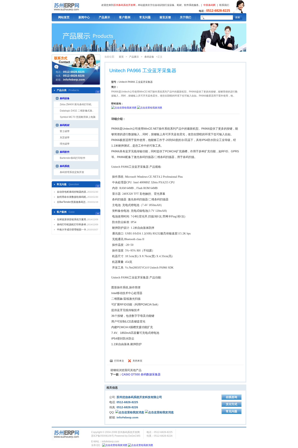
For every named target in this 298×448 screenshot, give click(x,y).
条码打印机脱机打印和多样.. (72, 224)
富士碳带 (65, 131)
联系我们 (224, 5)
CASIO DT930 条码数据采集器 (141, 374)
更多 (97, 90)
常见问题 (145, 17)
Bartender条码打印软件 (72, 158)
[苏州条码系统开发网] (66, 6)
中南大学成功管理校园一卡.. (72, 229)
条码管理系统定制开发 (72, 172)
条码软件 (65, 151)
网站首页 (64, 17)
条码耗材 (65, 125)
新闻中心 (84, 17)
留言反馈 (165, 17)
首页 (121, 56)
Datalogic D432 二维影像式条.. (76, 110)
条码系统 (65, 166)
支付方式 (231, 404)
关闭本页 (137, 360)
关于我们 (185, 17)
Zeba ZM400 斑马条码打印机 (75, 104)
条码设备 (65, 98)
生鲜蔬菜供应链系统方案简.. (72, 219)
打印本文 (119, 360)
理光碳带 (65, 143)
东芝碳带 (65, 137)
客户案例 (124, 17)
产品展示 (104, 17)
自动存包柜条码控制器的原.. (72, 191)
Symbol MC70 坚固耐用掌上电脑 (77, 117)
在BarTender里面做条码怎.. (72, 202)
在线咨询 (231, 397)
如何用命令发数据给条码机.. (72, 197)
